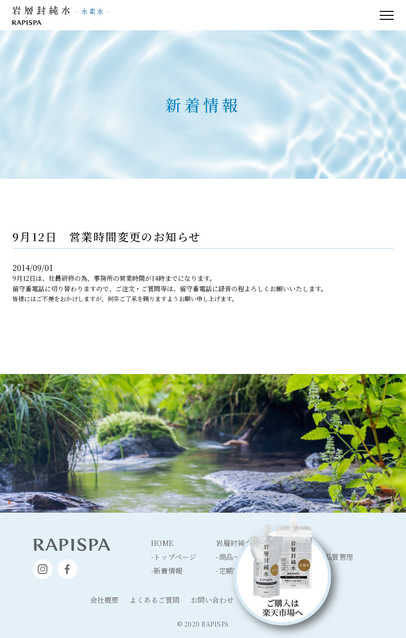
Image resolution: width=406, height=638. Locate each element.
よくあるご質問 (154, 599)
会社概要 (104, 599)
